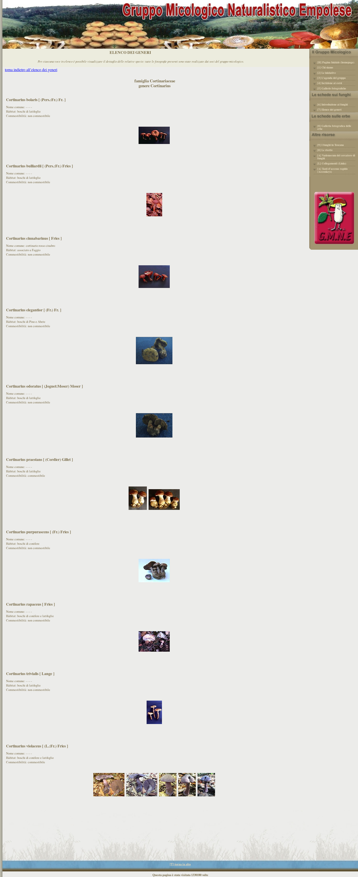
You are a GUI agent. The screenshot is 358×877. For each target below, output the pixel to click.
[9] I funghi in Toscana (330, 145)
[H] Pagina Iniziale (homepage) (335, 62)
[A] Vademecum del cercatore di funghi (336, 157)
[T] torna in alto (180, 864)
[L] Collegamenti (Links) (331, 163)
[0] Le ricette (325, 150)
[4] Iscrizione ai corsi (329, 83)
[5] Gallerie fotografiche (331, 88)
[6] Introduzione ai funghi (332, 104)
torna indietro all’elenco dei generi (31, 69)
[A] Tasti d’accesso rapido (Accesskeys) (332, 170)
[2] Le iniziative (326, 73)
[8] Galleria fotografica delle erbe (334, 127)
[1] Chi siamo (325, 67)
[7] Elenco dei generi (329, 110)
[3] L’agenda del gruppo (331, 78)
